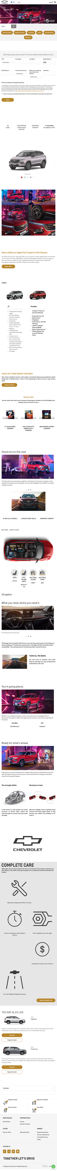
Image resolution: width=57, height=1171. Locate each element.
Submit (7, 100)
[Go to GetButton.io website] (53, 1169)
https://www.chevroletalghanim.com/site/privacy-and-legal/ (30, 91)
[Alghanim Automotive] (15, 2)
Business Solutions (25, 1124)
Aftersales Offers (24, 1132)
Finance (22, 1121)
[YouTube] (17, 1151)
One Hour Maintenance (43, 1135)
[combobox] (7, 62)
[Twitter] (9, 1151)
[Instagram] (13, 1151)
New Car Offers (7, 1132)
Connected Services (42, 1137)
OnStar (39, 1139)
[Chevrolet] (4, 2)
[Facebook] (4, 1151)
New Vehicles (6, 1121)
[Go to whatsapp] (53, 1166)
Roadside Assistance (42, 1132)
